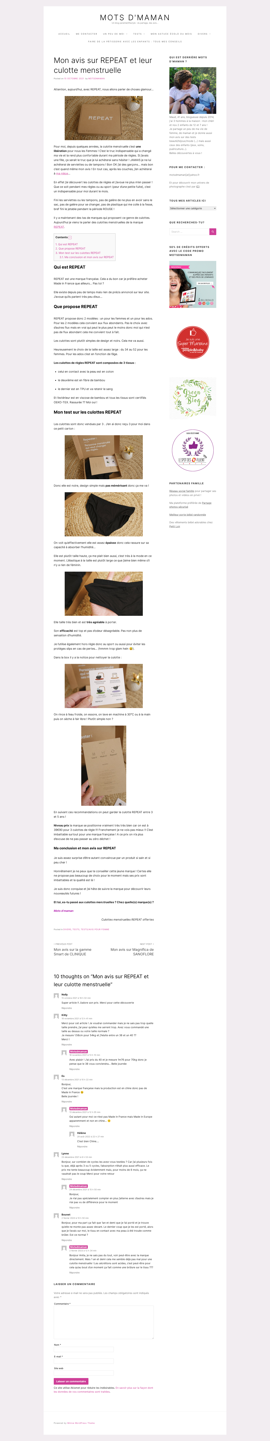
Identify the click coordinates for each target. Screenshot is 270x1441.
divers (67, 929)
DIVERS (203, 34)
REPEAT (59, 226)
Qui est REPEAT (66, 244)
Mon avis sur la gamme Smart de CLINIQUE (72, 949)
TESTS (137, 34)
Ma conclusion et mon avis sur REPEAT (87, 257)
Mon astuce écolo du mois (171, 34)
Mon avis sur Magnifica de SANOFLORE (132, 949)
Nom (57, 1344)
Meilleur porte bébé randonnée (187, 514)
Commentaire (62, 1303)
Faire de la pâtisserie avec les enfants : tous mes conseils (135, 41)
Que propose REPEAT (70, 248)
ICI (197, 186)
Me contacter (86, 34)
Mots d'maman (135, 17)
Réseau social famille (181, 491)
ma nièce (62, 173)
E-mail (58, 1356)
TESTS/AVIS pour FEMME (95, 929)
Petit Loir (174, 526)
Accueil (64, 34)
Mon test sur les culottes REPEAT (78, 252)
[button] (70, 237)
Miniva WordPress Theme (81, 1423)
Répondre (67, 1008)
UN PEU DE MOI (113, 34)
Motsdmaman (96, 78)
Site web (58, 1368)
